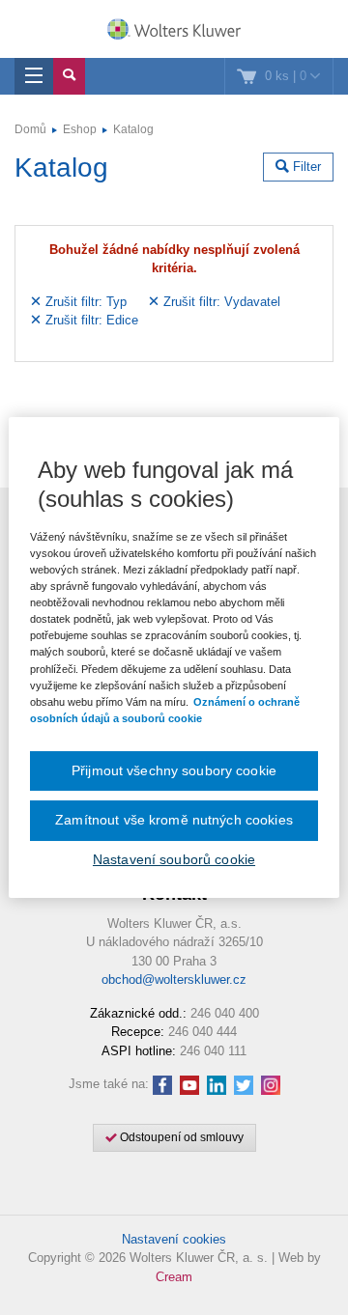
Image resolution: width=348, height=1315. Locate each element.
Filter (305, 166)
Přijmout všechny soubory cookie (174, 770)
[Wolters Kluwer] (174, 30)
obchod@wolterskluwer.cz (174, 979)
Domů (30, 129)
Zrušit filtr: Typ (84, 301)
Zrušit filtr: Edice (90, 320)
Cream (174, 1277)
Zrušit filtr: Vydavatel (220, 301)
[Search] (69, 76)
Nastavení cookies (174, 1239)
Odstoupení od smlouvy (180, 1137)
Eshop (80, 129)
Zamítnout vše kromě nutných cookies (174, 819)
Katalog (133, 129)
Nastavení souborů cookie (174, 859)
